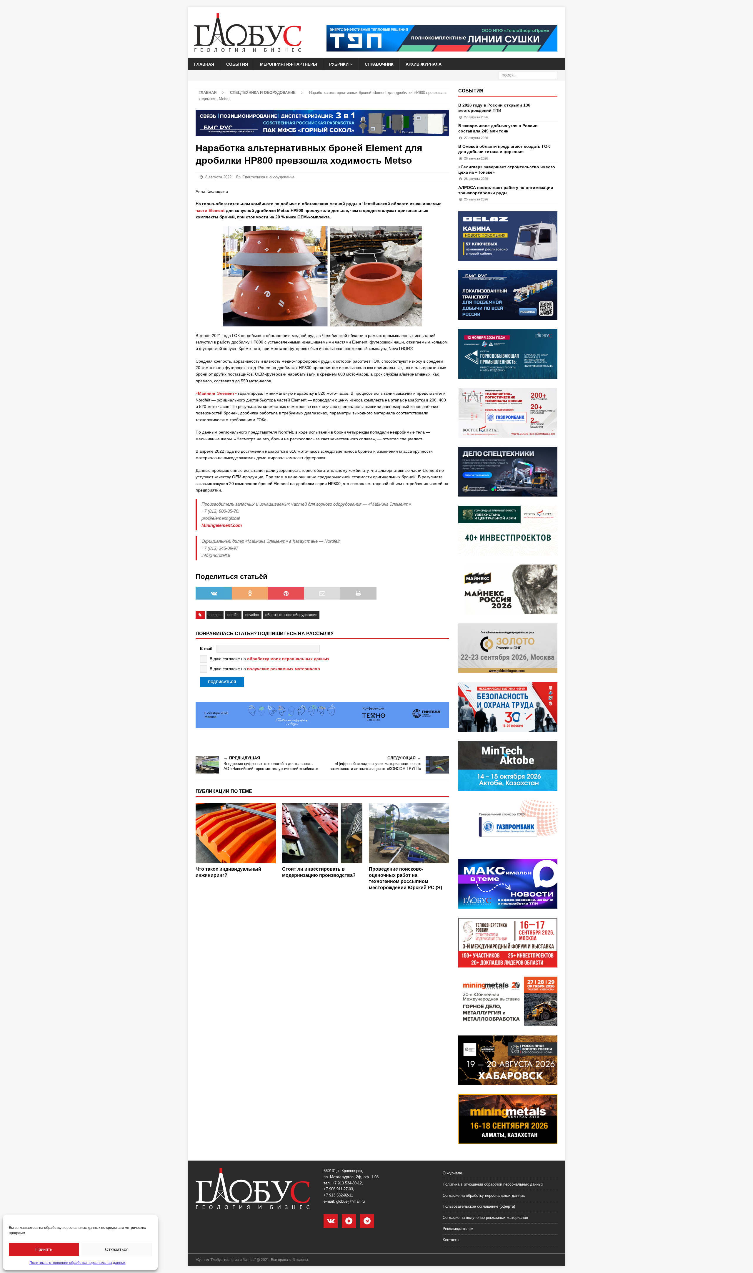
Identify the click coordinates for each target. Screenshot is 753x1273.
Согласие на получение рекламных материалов (485, 1217)
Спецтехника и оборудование (268, 177)
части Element (210, 210)
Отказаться (117, 1249)
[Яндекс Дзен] (349, 1221)
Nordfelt (233, 615)
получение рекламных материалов (283, 668)
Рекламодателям (458, 1228)
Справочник (379, 64)
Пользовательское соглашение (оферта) (479, 1206)
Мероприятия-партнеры (288, 64)
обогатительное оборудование (291, 615)
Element (215, 615)
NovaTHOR (252, 615)
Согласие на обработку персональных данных (484, 1195)
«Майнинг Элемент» (216, 393)
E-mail (206, 648)
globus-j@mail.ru (350, 1201)
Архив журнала (424, 64)
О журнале (452, 1173)
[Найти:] (528, 75)
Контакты (451, 1240)
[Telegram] (367, 1221)
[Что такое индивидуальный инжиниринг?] (236, 833)
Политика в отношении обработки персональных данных (77, 1263)
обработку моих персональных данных (288, 658)
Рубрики (339, 64)
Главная (204, 64)
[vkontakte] (331, 1221)
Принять (43, 1249)
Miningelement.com (221, 525)
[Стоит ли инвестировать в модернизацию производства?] (322, 833)
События (237, 64)
